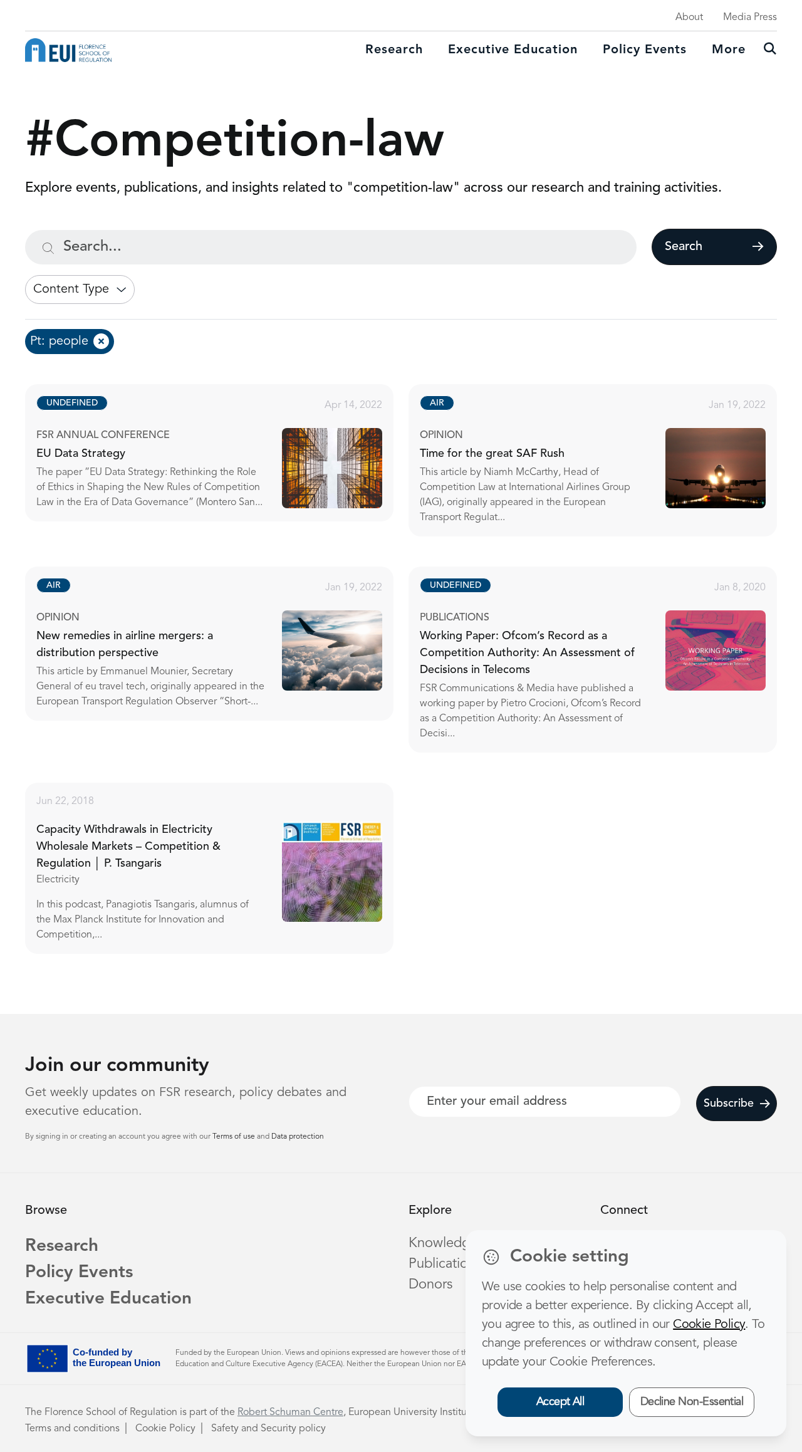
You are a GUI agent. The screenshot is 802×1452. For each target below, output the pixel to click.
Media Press (750, 18)
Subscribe (729, 1103)
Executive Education (108, 1299)
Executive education (513, 50)
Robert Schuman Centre (290, 1413)
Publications (445, 1264)
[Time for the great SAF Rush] (604, 460)
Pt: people (59, 341)
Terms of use (234, 1137)
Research (394, 50)
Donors (430, 1285)
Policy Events (645, 50)
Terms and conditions (72, 1429)
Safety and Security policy (268, 1429)
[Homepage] (68, 50)
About (689, 18)
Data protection (297, 1137)
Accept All (560, 1402)
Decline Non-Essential (692, 1402)
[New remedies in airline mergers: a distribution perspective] (220, 644)
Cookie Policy (165, 1429)
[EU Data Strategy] (220, 452)
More (729, 50)
